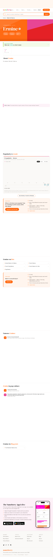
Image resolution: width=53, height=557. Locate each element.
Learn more (32, 210)
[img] (26, 173)
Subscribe (46, 9)
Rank (38, 161)
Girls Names (6, 536)
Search (46, 14)
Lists (17, 10)
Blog (40, 536)
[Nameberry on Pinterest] (8, 545)
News (23, 10)
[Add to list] (20, 29)
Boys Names (6, 538)
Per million (46, 161)
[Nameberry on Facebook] (6, 545)
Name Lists (17, 536)
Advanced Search (19, 538)
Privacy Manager (21, 554)
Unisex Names (6, 540)
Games (34, 10)
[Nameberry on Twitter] (3, 545)
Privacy (15, 554)
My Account (30, 540)
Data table (7, 188)
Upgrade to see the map (12, 209)
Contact (41, 540)
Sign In (39, 9)
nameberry (8, 550)
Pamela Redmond (7, 25)
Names (11, 10)
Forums (28, 10)
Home (4, 18)
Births (42, 161)
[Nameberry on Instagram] (10, 545)
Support (26, 554)
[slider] (44, 184)
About (40, 538)
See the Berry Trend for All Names (26, 195)
